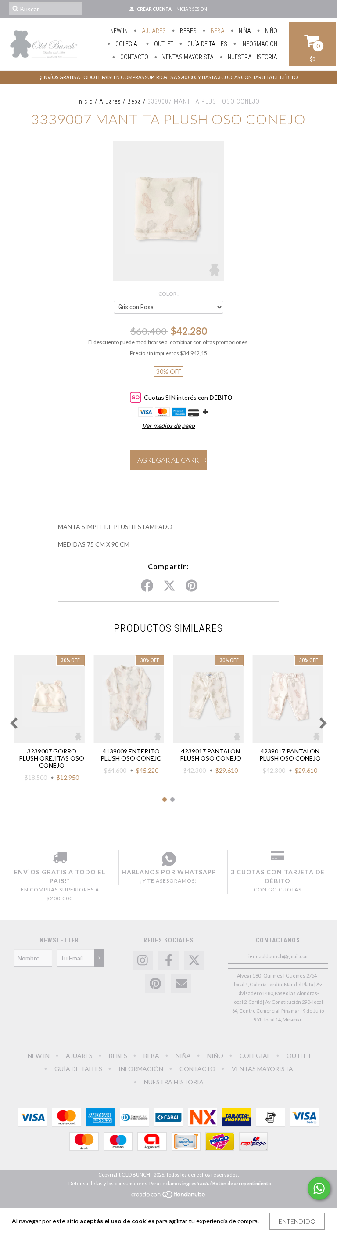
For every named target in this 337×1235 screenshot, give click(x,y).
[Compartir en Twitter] (169, 586)
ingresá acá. (195, 1183)
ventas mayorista (187, 57)
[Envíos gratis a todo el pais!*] (60, 859)
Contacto (133, 57)
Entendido (297, 1221)
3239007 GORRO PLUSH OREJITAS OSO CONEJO (51, 758)
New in (119, 30)
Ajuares (153, 30)
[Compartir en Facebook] (147, 586)
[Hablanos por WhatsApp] (169, 859)
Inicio (85, 101)
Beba (217, 30)
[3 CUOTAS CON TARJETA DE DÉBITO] (277, 859)
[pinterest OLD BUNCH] (155, 983)
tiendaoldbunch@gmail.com (278, 956)
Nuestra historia (251, 57)
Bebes (188, 30)
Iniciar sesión (191, 8)
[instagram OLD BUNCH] (143, 960)
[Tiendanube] (168, 1196)
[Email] (181, 983)
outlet (163, 43)
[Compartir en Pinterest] (191, 586)
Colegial (127, 43)
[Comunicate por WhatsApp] (319, 1188)
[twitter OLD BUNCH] (194, 960)
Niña (244, 30)
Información (258, 43)
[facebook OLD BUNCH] (168, 960)
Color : (168, 293)
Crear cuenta (154, 8)
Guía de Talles (206, 43)
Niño (270, 30)
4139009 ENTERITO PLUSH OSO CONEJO (131, 754)
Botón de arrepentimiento (241, 1183)
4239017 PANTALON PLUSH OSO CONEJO (210, 754)
